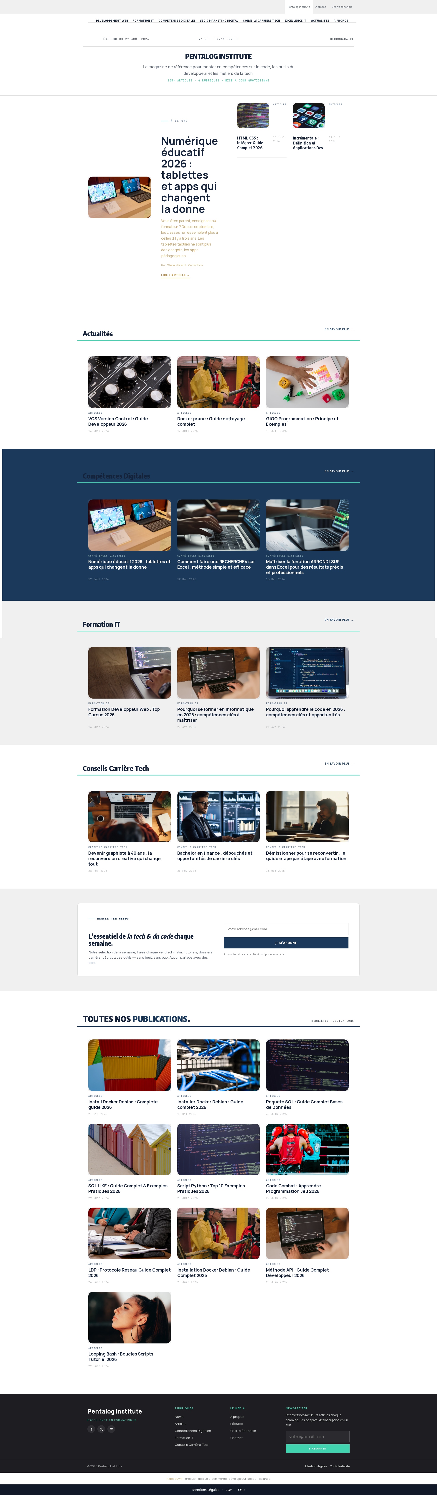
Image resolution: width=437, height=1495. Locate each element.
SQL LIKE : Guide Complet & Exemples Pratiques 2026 (128, 1188)
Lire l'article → (175, 275)
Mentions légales (316, 1466)
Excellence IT (296, 20)
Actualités (320, 20)
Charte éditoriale (342, 6)
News (179, 1417)
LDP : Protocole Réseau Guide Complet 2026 (129, 1272)
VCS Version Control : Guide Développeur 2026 (118, 421)
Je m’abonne (286, 943)
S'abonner (318, 1448)
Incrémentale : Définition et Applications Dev (308, 142)
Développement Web (112, 20)
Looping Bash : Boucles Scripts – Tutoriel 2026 (122, 1356)
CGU (241, 1489)
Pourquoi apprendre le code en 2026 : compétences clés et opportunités (305, 712)
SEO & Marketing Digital (219, 20)
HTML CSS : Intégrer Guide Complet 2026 (250, 142)
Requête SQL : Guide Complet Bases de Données (304, 1104)
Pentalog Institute (298, 6)
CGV (229, 1489)
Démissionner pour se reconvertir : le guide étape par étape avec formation (306, 856)
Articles (180, 1424)
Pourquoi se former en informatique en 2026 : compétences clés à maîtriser (215, 714)
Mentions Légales (205, 1489)
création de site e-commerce (206, 1479)
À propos (320, 6)
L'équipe (236, 1424)
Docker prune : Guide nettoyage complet (211, 421)
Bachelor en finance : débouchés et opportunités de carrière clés (214, 856)
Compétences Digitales (177, 20)
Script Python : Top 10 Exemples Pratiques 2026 (211, 1188)
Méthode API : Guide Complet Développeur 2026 (297, 1272)
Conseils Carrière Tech (261, 20)
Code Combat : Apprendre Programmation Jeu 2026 (293, 1188)
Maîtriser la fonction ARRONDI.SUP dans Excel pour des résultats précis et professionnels (304, 567)
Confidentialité (340, 1466)
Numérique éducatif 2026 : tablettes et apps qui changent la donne (189, 175)
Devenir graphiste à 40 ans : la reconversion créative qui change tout (124, 858)
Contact (236, 1438)
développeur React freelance (249, 1479)
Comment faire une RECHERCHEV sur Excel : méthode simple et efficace (216, 564)
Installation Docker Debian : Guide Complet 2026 (213, 1272)
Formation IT (143, 20)
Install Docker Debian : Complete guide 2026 (123, 1104)
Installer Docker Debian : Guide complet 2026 (210, 1104)
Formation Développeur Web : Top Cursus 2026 (124, 712)
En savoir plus (337, 329)
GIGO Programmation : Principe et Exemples (302, 421)
